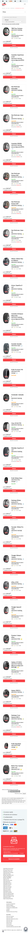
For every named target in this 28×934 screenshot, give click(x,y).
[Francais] (10, 1)
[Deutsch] (11, 1)
